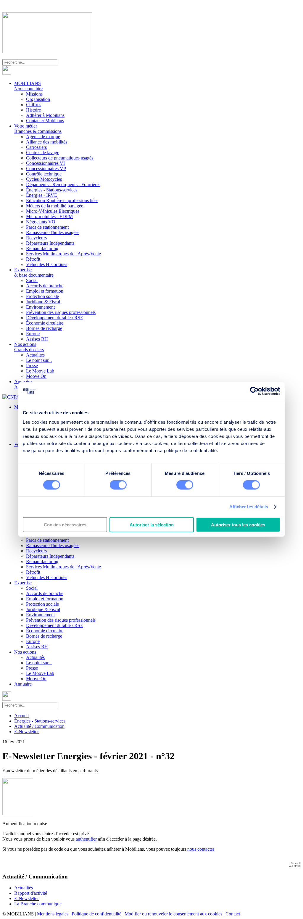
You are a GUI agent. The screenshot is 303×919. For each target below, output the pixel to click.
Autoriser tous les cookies (238, 524)
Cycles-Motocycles (44, 179)
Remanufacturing (42, 248)
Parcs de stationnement (47, 227)
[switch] (118, 485)
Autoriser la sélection (152, 524)
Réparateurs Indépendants (50, 243)
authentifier (86, 838)
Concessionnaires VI (45, 163)
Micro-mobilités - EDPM (49, 216)
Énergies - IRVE (41, 195)
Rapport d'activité (30, 893)
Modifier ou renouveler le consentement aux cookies (173, 913)
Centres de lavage (42, 152)
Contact (232, 913)
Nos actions (29, 347)
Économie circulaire (44, 322)
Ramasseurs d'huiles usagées (52, 232)
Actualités (35, 354)
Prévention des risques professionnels (61, 312)
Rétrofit (33, 259)
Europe (33, 333)
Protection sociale (42, 296)
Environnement (40, 306)
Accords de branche (44, 285)
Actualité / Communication (39, 726)
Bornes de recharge (44, 328)
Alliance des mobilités (46, 141)
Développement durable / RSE (54, 317)
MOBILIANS (28, 86)
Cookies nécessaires (65, 524)
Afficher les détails (248, 506)
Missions (34, 93)
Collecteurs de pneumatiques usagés (59, 157)
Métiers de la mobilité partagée (54, 205)
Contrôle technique (44, 173)
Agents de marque (43, 136)
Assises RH (37, 338)
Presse (32, 365)
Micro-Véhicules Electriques (52, 211)
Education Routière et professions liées (62, 200)
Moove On (36, 376)
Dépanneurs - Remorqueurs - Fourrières (63, 184)
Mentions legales (52, 913)
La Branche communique (38, 903)
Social (32, 280)
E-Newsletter (26, 731)
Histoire (33, 109)
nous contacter (200, 849)
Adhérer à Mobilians (45, 115)
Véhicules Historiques (46, 264)
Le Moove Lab (40, 370)
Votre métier (38, 128)
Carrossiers (36, 147)
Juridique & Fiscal (43, 301)
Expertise (34, 272)
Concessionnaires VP (46, 168)
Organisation (38, 99)
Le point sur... (39, 360)
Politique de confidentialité (97, 913)
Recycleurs (36, 237)
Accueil (21, 715)
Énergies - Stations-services (51, 189)
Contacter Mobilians (45, 120)
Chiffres (33, 104)
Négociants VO (40, 221)
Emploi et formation (44, 291)
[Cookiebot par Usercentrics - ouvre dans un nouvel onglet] (254, 391)
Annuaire (23, 683)
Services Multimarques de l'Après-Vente (63, 253)
